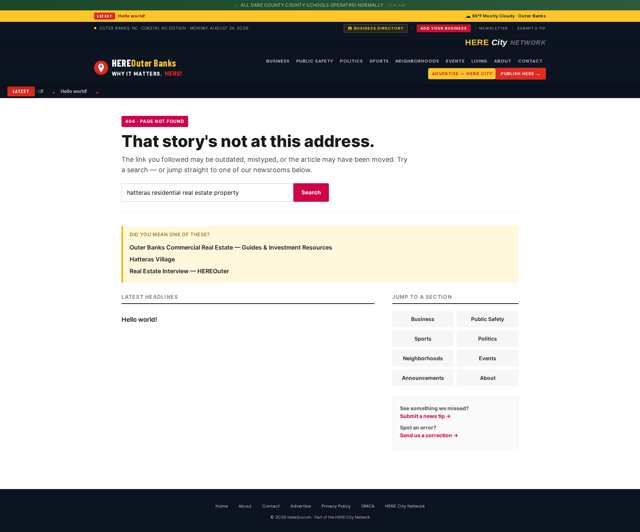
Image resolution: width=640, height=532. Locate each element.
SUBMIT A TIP (531, 28)
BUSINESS (278, 61)
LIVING (479, 61)
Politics (487, 338)
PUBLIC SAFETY (314, 61)
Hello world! (131, 16)
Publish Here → (521, 74)
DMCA (367, 506)
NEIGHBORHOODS (417, 61)
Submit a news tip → (425, 416)
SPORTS (379, 61)
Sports (422, 338)
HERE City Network (405, 506)
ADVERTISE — (461, 74)
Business (422, 319)
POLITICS (351, 61)
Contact (271, 506)
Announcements (423, 378)
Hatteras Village (152, 259)
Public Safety (487, 319)
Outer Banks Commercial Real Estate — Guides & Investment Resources (231, 247)
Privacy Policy (336, 506)
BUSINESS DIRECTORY (379, 28)
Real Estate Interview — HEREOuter (179, 271)
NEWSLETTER (493, 28)
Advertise (300, 506)
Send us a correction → (429, 435)
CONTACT (530, 61)
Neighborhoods (423, 358)
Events (487, 358)
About (488, 378)
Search (311, 192)
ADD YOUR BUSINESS (443, 28)
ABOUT (502, 61)
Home (222, 506)
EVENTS (455, 61)
